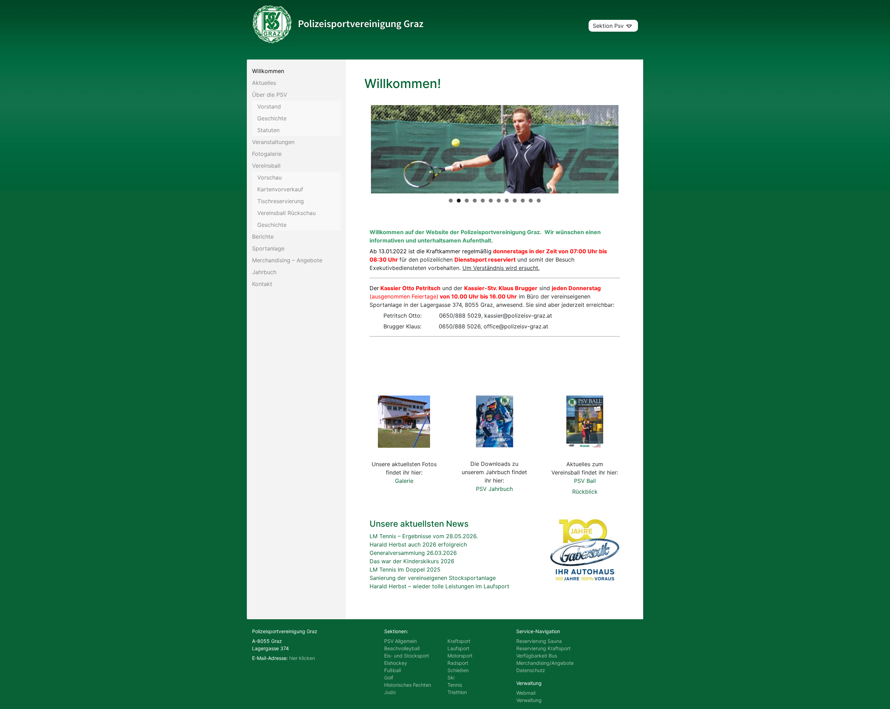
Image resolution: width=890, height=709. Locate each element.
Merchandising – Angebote (287, 260)
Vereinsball (266, 165)
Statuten (268, 130)
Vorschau (269, 177)
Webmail (525, 693)
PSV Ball (585, 480)
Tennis (454, 685)
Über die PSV (269, 94)
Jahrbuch (264, 272)
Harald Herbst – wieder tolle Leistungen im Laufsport (439, 586)
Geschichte (271, 118)
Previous (360, 149)
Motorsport (459, 656)
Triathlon (457, 692)
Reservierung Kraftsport (543, 648)
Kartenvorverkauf (280, 189)
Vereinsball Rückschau (286, 212)
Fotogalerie (267, 153)
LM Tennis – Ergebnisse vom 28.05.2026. (424, 536)
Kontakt (262, 283)
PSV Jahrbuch (494, 488)
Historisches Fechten (407, 685)
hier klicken (302, 658)
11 (531, 200)
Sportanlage (268, 248)
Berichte (263, 236)
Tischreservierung (280, 201)
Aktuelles (264, 82)
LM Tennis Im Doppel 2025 (405, 569)
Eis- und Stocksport (406, 656)
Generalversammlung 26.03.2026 (413, 552)
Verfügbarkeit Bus (536, 656)
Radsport (457, 663)
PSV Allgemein (400, 641)
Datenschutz (530, 670)
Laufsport (458, 648)
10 (523, 200)
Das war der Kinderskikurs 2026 (412, 561)
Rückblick (585, 491)
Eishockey (395, 663)
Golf (388, 677)
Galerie (404, 480)
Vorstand (269, 106)
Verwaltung (529, 700)
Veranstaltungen (273, 141)
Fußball (392, 670)
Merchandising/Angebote (545, 663)
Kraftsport (458, 641)
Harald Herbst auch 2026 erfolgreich (418, 544)
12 (539, 200)
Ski (450, 677)
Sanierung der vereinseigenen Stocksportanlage (433, 577)
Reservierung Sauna (539, 641)
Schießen (458, 670)
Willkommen (268, 70)
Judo (390, 692)
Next (629, 149)
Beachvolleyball (402, 648)
